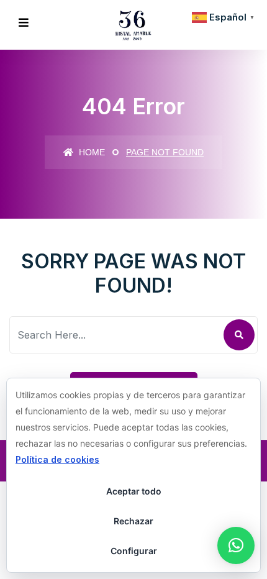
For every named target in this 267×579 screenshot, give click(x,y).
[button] (236, 545)
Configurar (134, 550)
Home (90, 152)
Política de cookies (57, 459)
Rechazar (133, 521)
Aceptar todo (133, 491)
